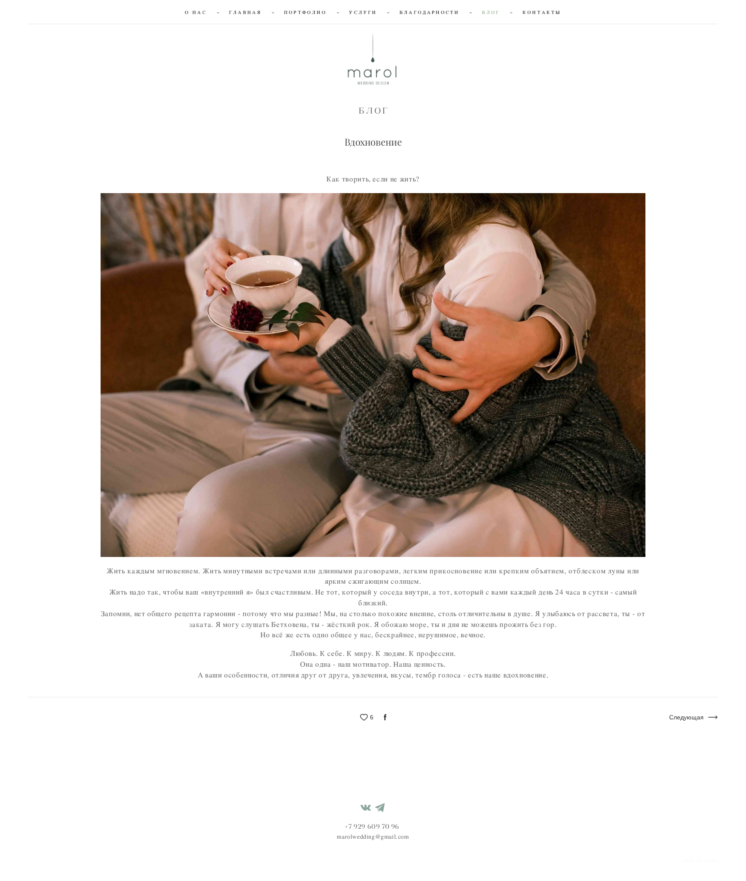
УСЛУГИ (363, 12)
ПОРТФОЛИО (305, 12)
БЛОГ (491, 12)
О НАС (196, 12)
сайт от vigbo (700, 861)
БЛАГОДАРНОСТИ (429, 12)
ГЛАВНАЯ (245, 12)
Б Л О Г (373, 110)
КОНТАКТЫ (541, 12)
